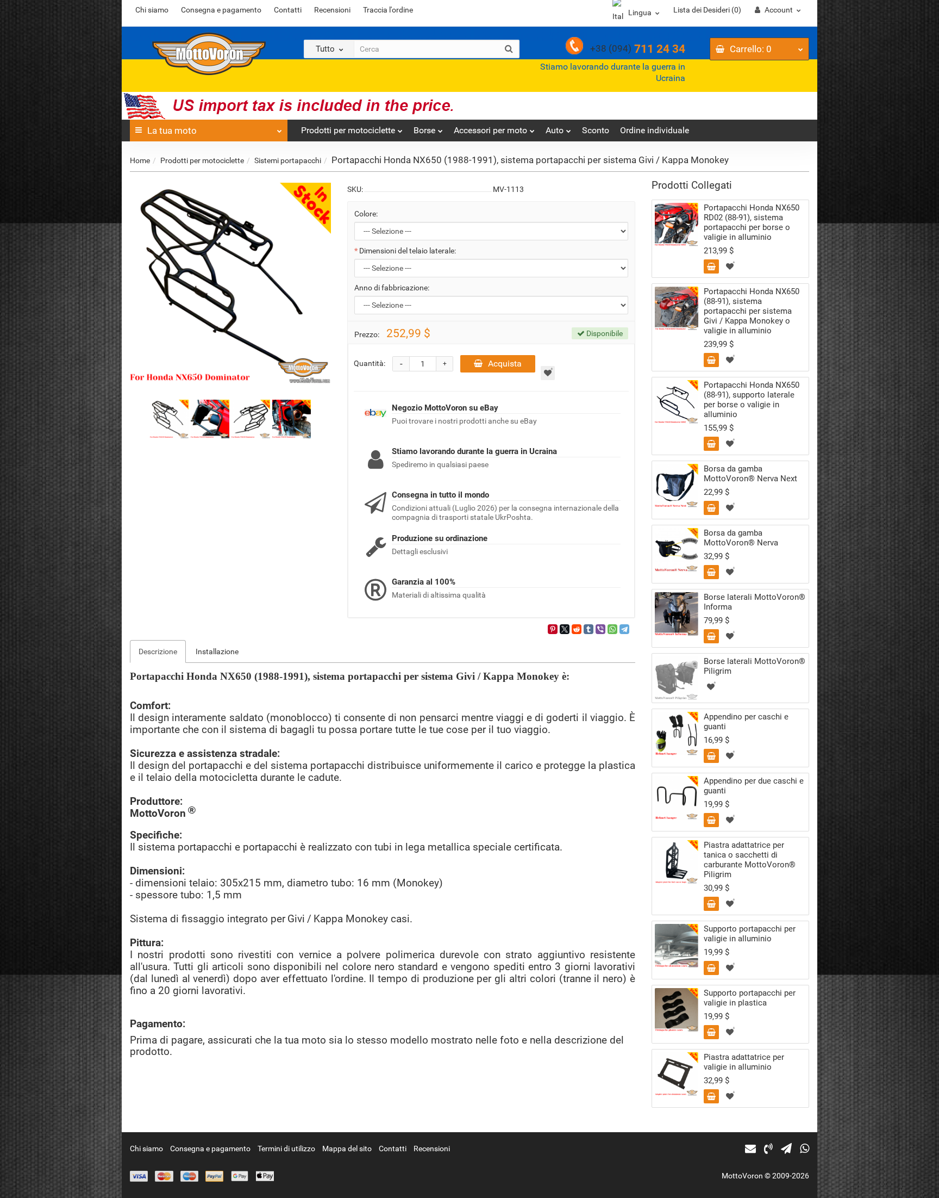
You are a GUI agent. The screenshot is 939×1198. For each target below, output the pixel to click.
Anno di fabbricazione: (391, 287)
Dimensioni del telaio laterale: (407, 250)
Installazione (217, 651)
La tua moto (172, 130)
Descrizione (158, 651)
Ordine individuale (654, 130)
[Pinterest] (553, 629)
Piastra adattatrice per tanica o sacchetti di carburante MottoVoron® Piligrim (750, 859)
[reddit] (576, 629)
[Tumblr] (588, 629)
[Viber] (600, 629)
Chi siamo (151, 9)
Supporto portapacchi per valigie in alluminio (750, 933)
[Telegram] (624, 629)
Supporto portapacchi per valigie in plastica (750, 998)
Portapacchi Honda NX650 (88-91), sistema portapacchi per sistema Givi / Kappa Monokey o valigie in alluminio (751, 311)
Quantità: (369, 363)
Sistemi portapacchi (287, 160)
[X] (564, 629)
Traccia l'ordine (388, 9)
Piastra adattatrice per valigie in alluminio (744, 1062)
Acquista (505, 363)
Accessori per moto (490, 130)
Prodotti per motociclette (348, 130)
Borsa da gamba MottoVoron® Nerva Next (750, 473)
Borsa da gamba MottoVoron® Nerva (741, 538)
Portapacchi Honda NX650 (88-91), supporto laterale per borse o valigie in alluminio (751, 399)
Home (140, 160)
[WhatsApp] (612, 629)
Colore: (366, 213)
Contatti (288, 9)
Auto (555, 130)
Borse (424, 130)
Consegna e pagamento (221, 9)
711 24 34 (637, 48)
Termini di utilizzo (286, 1148)
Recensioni (332, 9)
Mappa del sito (347, 1148)
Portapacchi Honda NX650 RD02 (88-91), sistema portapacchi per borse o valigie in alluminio (751, 222)
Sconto (595, 130)
